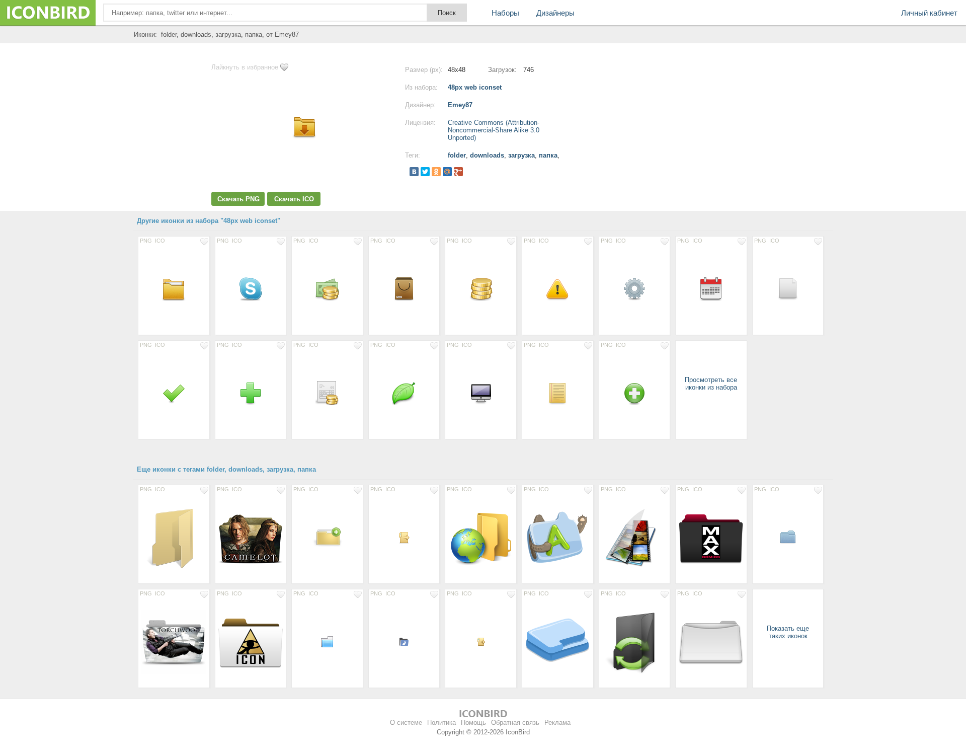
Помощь (473, 722)
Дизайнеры (555, 13)
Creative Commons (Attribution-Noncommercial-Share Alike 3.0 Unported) (493, 130)
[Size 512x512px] (711, 537)
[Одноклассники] (436, 171)
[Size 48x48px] (173, 288)
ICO (160, 241)
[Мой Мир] (447, 171)
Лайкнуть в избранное (244, 67)
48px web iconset (475, 87)
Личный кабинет (929, 13)
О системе (406, 722)
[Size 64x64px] (327, 537)
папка (548, 155)
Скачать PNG (238, 199)
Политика (441, 722)
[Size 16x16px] (480, 641)
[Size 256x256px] (173, 537)
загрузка (521, 155)
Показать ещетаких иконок (788, 632)
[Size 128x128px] (250, 537)
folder (457, 155)
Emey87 (460, 105)
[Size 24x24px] (404, 537)
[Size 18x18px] (404, 641)
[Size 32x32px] (788, 537)
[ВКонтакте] (414, 171)
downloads (487, 155)
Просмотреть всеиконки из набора (711, 383)
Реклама (557, 722)
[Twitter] (425, 171)
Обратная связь (515, 722)
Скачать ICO (294, 199)
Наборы (505, 13)
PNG (146, 241)
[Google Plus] (458, 171)
